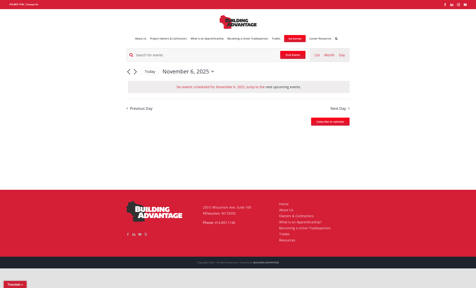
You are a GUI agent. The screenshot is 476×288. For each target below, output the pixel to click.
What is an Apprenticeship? (300, 222)
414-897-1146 (16, 4)
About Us (286, 210)
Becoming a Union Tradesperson (305, 228)
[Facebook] (127, 234)
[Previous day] (128, 72)
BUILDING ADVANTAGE (266, 262)
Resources (287, 240)
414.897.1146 (225, 222)
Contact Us (32, 4)
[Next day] (135, 72)
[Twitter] (145, 234)
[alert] (239, 87)
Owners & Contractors (296, 216)
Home (284, 204)
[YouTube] (139, 234)
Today (150, 71)
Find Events (293, 55)
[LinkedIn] (133, 234)
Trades (284, 234)
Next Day (338, 108)
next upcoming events (283, 87)
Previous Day (141, 108)
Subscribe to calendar (330, 121)
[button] (336, 38)
